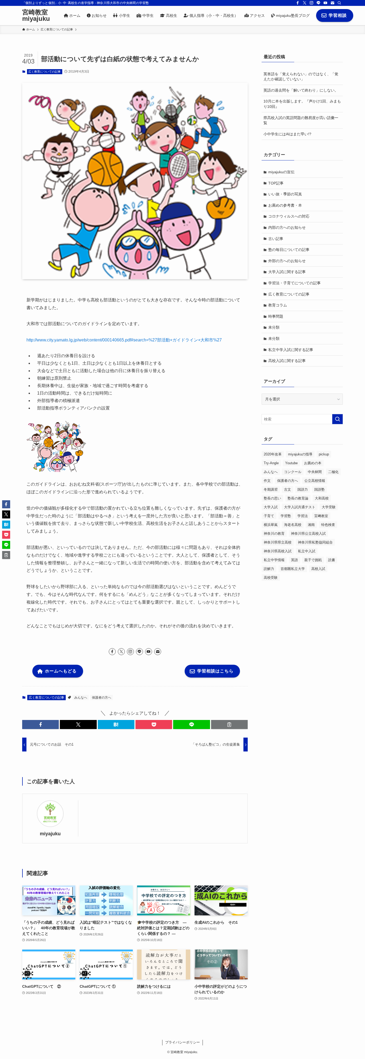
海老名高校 (292, 525)
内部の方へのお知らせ (287, 227)
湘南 (311, 525)
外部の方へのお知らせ (287, 261)
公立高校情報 (314, 481)
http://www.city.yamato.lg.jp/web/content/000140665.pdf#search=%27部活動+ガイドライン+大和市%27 (124, 340)
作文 (267, 481)
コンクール (292, 472)
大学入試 (271, 507)
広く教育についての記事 (44, 71)
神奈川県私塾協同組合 (315, 542)
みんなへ (80, 697)
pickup (324, 454)
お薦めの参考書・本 (285, 205)
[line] (318, 3)
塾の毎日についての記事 (288, 249)
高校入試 (318, 569)
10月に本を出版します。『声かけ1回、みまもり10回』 (302, 104)
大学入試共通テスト (299, 507)
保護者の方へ (101, 697)
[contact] (332, 3)
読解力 (269, 569)
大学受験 (329, 507)
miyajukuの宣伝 (281, 172)
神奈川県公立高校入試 (308, 534)
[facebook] (297, 3)
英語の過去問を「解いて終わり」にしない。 (300, 90)
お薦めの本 (312, 463)
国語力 (302, 489)
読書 (331, 560)
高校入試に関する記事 (287, 361)
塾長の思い (272, 498)
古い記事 (275, 239)
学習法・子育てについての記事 (294, 283)
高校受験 (271, 578)
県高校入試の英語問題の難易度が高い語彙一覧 (300, 120)
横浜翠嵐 (271, 525)
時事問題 (275, 316)
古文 (287, 489)
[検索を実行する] (337, 419)
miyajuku (50, 833)
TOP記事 (276, 183)
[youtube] (325, 3)
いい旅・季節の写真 (285, 194)
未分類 (273, 327)
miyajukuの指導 (300, 454)
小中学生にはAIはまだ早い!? (287, 134)
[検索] (339, 3)
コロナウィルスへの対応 (288, 216)
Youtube (291, 463)
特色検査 (328, 525)
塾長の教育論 (298, 498)
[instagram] (311, 3)
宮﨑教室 (321, 516)
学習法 (302, 516)
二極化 (333, 472)
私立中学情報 (274, 560)
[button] (40, 724)
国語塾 (319, 489)
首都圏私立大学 (293, 569)
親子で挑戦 (313, 560)
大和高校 (322, 498)
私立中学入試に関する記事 (290, 350)
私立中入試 (306, 551)
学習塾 (286, 516)
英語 (294, 560)
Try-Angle (271, 463)
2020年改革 (273, 454)
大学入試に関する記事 (287, 272)
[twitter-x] (304, 3)
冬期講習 (271, 489)
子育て (269, 516)
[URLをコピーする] (229, 724)
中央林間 (315, 472)
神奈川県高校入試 (278, 551)
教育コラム (277, 305)
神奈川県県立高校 (278, 542)
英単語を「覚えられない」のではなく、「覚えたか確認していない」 (300, 76)
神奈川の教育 (274, 534)
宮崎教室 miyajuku (36, 15)
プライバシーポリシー (182, 1042)
